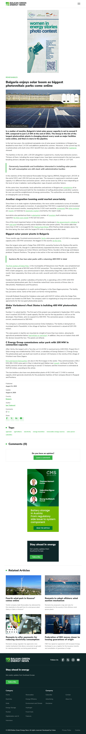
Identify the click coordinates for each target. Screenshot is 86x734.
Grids (7, 703)
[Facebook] (8, 419)
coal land (12, 224)
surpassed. (61, 208)
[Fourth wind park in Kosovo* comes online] (23, 585)
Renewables (12, 77)
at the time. (57, 241)
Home (8, 695)
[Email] (22, 419)
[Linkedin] (17, 419)
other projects (74, 208)
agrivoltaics (18, 432)
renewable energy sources (56, 432)
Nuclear (8, 712)
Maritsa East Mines (41, 227)
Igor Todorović (10, 405)
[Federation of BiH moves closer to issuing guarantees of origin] (62, 624)
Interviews (9, 720)
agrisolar (9, 432)
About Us (69, 699)
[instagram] (73, 660)
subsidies (9, 435)
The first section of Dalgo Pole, (17, 266)
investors (52, 215)
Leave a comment (43, 457)
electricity (27, 432)
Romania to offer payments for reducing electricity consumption (22, 638)
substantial (36, 215)
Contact (68, 695)
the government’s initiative (67, 222)
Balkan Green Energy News (20, 730)
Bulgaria (9, 399)
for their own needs (21, 218)
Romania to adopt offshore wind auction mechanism (61, 599)
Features (28, 716)
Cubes (54, 730)
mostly (11, 211)
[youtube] (78, 660)
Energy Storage (11, 708)
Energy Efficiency (31, 699)
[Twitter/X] (12, 419)
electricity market (32, 211)
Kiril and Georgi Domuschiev (16, 361)
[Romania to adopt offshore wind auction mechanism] (62, 585)
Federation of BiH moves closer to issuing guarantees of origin (62, 638)
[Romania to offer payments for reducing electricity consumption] (23, 624)
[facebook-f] (63, 660)
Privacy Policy (66, 730)
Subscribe (36, 557)
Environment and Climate (34, 703)
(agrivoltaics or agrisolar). (38, 335)
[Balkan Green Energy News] (16, 4)
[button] (79, 4)
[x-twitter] (68, 660)
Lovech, (57, 363)
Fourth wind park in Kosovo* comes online (20, 599)
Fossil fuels (29, 712)
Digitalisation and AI (12, 716)
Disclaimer (49, 703)
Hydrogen (29, 708)
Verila (43, 238)
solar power (71, 432)
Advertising (49, 699)
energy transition (38, 432)
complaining (67, 187)
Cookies (77, 730)
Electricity (9, 699)
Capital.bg (72, 148)
